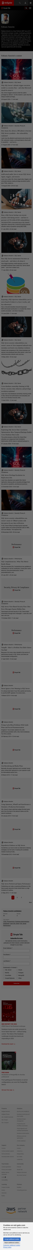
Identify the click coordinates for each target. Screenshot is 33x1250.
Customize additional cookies (11, 1245)
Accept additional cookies (12, 1239)
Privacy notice (7, 1247)
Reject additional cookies (12, 1242)
